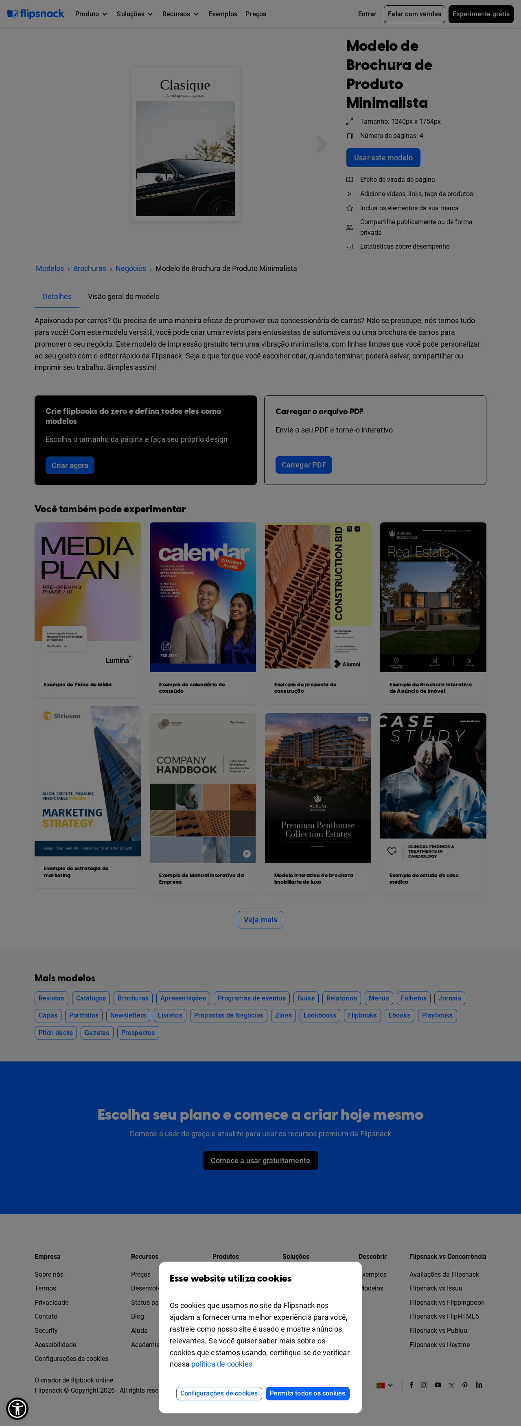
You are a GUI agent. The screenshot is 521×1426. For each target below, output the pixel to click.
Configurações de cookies (219, 1393)
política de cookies (221, 1364)
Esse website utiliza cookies (231, 1279)
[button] (17, 1409)
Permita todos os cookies (308, 1393)
